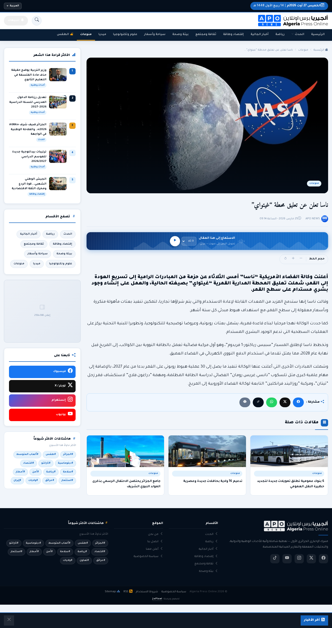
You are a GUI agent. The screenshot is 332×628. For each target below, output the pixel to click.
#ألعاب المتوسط (27, 454)
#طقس (51, 454)
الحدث (299, 34)
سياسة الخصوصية (146, 556)
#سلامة (68, 471)
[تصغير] (301, 259)
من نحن (153, 534)
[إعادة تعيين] (285, 259)
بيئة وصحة (180, 34)
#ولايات (33, 480)
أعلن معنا (152, 549)
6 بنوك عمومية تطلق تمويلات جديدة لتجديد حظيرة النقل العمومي (290, 484)
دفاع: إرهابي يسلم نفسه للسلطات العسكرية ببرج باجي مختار (136, 6)
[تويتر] (311, 558)
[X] (285, 402)
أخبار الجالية (260, 34)
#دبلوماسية (65, 463)
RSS (125, 591)
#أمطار (20, 471)
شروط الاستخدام (147, 591)
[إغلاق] (9, 620)
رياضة (280, 34)
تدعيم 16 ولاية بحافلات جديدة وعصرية (212, 481)
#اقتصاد (28, 463)
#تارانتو (46, 463)
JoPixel (157, 599)
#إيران (17, 480)
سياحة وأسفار (155, 34)
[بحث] (37, 21)
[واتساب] (271, 402)
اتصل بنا (152, 541)
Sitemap (110, 591)
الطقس (63, 34)
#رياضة (51, 471)
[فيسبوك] (298, 402)
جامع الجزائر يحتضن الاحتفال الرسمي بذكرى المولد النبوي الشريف (126, 484)
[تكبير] (293, 259)
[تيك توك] (275, 558)
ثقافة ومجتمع (205, 34)
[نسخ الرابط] (258, 402)
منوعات (86, 34)
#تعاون (84, 560)
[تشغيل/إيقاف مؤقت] (175, 241)
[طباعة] (244, 402)
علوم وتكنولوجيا (125, 34)
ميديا (102, 34)
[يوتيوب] (287, 558)
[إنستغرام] (299, 558)
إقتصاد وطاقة (233, 34)
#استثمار (67, 480)
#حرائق (49, 480)
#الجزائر (68, 454)
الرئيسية (318, 34)
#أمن (35, 471)
